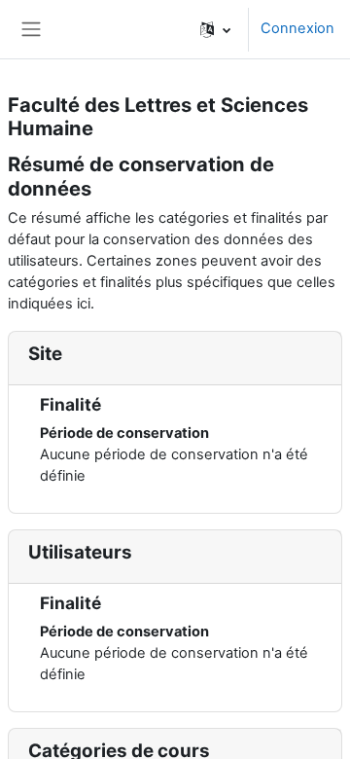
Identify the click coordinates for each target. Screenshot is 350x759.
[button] (215, 29)
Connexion (297, 28)
